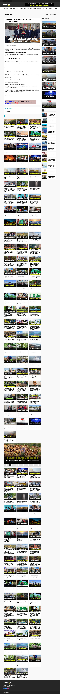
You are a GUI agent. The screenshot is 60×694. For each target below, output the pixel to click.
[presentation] (5, 453)
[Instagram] (8, 688)
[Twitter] (6, 688)
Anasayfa (47, 14)
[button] (5, 465)
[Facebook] (4, 688)
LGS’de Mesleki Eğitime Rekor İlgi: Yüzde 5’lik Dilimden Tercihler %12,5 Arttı (23, 1)
